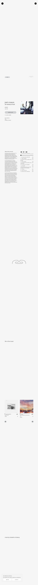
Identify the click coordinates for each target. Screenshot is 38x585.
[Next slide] (33, 422)
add (17, 414)
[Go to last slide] (5, 422)
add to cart (10, 112)
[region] (12, 578)
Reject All (7, 579)
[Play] (24, 152)
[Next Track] (26, 152)
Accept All (16, 579)
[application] (26, 153)
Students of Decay (8, 120)
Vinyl (5, 119)
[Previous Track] (21, 152)
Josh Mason (9, 102)
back (7, 77)
